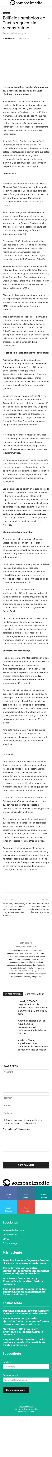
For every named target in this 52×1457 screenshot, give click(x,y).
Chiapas (6, 13)
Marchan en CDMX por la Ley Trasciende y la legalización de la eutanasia (23, 1281)
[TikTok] (29, 981)
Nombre (7, 1362)
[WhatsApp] (24, 44)
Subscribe (26, 1201)
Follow (26, 1187)
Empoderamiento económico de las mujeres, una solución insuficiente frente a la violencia (24, 1291)
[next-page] (9, 1056)
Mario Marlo (10, 38)
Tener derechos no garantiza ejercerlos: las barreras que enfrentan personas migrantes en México (26, 1270)
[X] (12, 44)
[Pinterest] (18, 44)
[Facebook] (5, 44)
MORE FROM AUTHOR (34, 994)
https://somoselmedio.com (26, 947)
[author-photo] (26, 939)
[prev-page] (4, 1056)
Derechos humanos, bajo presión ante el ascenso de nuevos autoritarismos (26, 1261)
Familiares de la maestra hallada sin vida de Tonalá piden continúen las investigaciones (37, 908)
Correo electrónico (12, 1375)
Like (8, 1187)
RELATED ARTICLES (12, 994)
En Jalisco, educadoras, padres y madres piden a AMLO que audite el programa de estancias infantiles (14, 909)
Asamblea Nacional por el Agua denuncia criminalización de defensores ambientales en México (32, 1027)
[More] (31, 44)
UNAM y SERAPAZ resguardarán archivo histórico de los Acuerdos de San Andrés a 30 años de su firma (33, 1007)
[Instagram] (23, 981)
